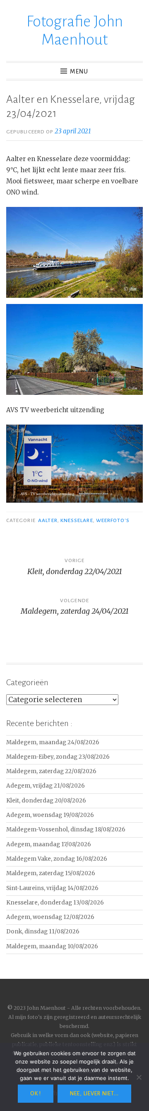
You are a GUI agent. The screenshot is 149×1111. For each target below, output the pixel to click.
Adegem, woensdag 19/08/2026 (50, 815)
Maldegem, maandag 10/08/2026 (52, 946)
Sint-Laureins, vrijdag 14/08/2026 (52, 888)
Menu (79, 71)
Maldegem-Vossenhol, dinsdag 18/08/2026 (65, 829)
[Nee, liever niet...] (139, 1077)
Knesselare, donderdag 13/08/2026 (55, 902)
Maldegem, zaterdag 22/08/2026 (51, 771)
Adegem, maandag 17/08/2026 (48, 844)
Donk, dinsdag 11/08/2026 (42, 931)
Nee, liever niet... (94, 1094)
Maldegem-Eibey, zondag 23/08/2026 (58, 756)
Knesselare (76, 520)
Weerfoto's (113, 520)
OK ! (35, 1094)
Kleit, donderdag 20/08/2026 (46, 800)
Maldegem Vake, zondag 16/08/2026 (56, 858)
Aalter (47, 520)
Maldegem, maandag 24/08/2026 (52, 742)
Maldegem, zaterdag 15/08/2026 (50, 873)
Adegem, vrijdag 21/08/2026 (45, 785)
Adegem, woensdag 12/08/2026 (50, 917)
